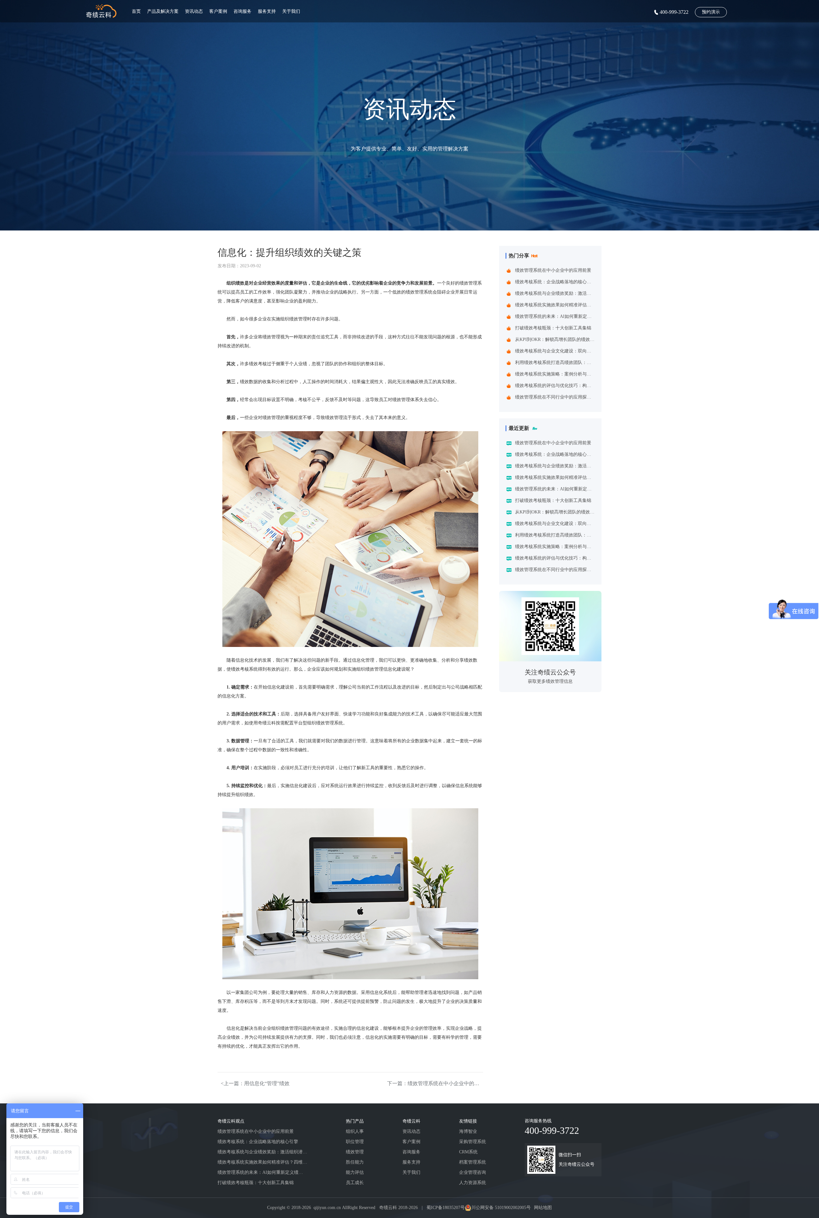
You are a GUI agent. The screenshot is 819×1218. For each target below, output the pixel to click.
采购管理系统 (472, 1141)
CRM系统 (468, 1151)
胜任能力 (355, 1162)
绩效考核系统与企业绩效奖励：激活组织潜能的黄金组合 (554, 293)
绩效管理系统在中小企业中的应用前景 (553, 270)
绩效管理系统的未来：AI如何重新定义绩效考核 (554, 316)
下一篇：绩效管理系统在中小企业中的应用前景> (435, 1083)
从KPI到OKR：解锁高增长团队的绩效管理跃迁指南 (554, 339)
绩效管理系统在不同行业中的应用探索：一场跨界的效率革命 (554, 397)
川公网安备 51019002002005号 (501, 1207)
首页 (136, 11)
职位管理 (355, 1141)
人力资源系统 (472, 1182)
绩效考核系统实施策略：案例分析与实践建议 (554, 374)
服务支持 (267, 11)
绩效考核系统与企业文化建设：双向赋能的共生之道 (554, 351)
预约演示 (711, 12)
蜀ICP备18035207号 (445, 1207)
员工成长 (355, 1182)
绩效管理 (355, 1151)
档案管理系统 (472, 1162)
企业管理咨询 (472, 1172)
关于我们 (291, 11)
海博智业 (468, 1131)
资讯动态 (194, 11)
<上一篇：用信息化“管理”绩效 (255, 1083)
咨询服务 (242, 11)
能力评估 (355, 1172)
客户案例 (218, 11)
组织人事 (355, 1131)
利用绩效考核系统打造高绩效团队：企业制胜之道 (554, 362)
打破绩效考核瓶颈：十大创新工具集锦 (553, 328)
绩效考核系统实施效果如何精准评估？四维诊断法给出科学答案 (554, 304)
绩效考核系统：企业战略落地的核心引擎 (554, 281)
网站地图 (543, 1207)
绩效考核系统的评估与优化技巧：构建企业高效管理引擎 (554, 385)
